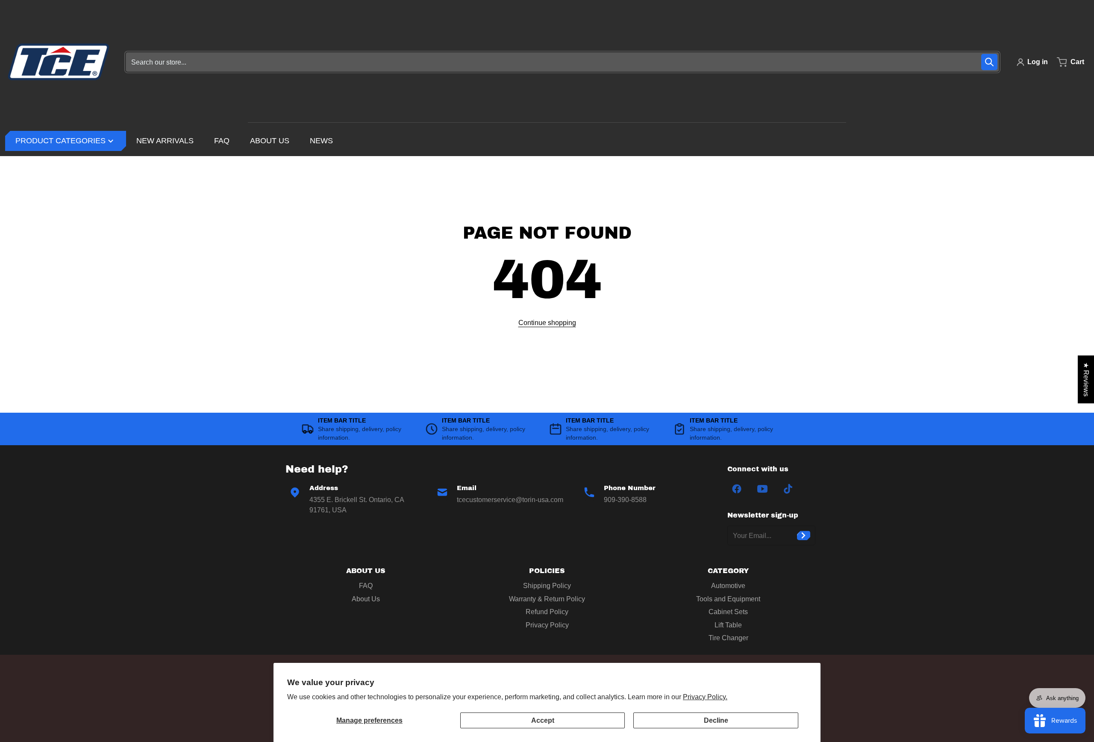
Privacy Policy (547, 625)
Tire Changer (728, 637)
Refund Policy (547, 611)
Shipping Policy (547, 585)
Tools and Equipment (728, 599)
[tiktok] (788, 488)
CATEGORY (728, 570)
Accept (542, 720)
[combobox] (562, 62)
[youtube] (762, 488)
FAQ (366, 585)
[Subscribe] (803, 535)
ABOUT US (365, 570)
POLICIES (547, 570)
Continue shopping (547, 322)
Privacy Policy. (705, 697)
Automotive (728, 585)
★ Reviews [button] (1086, 379)
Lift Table (728, 625)
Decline (716, 720)
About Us (366, 599)
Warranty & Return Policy (547, 599)
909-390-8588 (625, 499)
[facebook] (736, 488)
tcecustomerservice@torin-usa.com (510, 499)
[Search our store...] (989, 62)
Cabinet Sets (728, 611)
